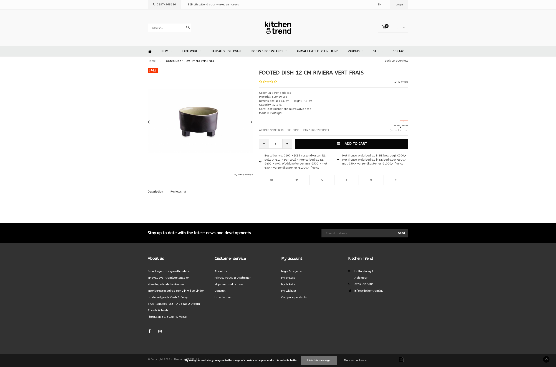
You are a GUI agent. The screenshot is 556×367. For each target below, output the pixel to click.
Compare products (294, 297)
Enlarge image (245, 174)
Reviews (178, 191)
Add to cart (356, 144)
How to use (223, 297)
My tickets (288, 284)
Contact (399, 51)
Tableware (190, 51)
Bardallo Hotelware (226, 51)
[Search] (188, 27)
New (165, 51)
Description (155, 191)
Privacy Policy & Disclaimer (233, 277)
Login (399, 4)
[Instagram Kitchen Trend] (160, 331)
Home (149, 51)
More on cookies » (355, 360)
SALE (376, 51)
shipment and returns (229, 284)
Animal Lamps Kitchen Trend (317, 51)
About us (221, 271)
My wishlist (288, 290)
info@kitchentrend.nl (368, 290)
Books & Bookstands (267, 51)
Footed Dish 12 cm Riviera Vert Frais (189, 61)
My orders (288, 277)
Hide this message (318, 360)
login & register (292, 271)
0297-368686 (166, 4)
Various (354, 51)
